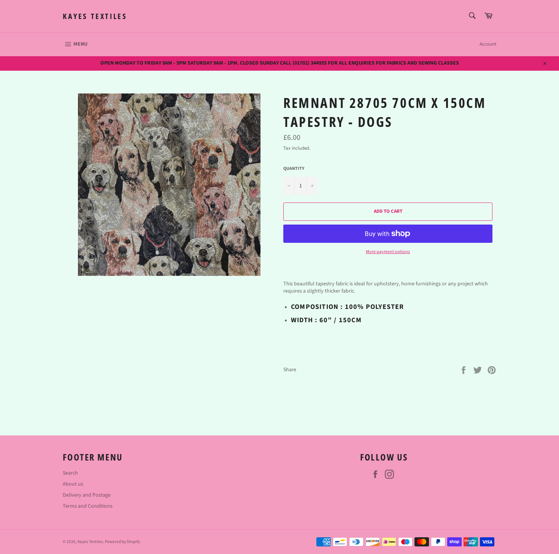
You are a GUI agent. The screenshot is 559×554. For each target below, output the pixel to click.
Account (488, 44)
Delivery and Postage (87, 495)
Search (70, 473)
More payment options (388, 252)
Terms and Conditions (88, 506)
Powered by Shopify (122, 542)
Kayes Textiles (95, 16)
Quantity (293, 169)
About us (73, 484)
